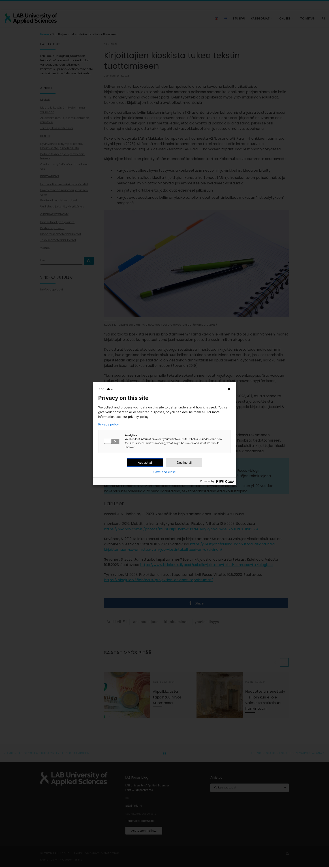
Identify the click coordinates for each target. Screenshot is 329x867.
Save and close (164, 472)
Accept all (145, 462)
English (104, 389)
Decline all (184, 462)
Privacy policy (108, 424)
